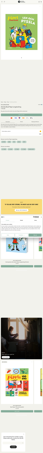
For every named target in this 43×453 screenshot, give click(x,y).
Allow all (35, 235)
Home (2, 102)
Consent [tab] (7, 220)
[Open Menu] (1, 1)
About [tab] (35, 220)
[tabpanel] (21, 125)
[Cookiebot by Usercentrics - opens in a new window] (34, 217)
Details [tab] (21, 220)
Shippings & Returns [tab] (35, 121)
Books (19, 141)
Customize (21, 235)
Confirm (13, 446)
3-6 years (10, 149)
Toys (8, 102)
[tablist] (21, 122)
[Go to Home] (21, 2)
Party (24, 141)
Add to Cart (21, 114)
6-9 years (17, 149)
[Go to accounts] (39, 2)
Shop (5, 102)
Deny (8, 235)
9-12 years (23, 149)
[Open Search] (5, 1)
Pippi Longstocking (5, 104)
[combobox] (13, 443)
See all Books (6, 357)
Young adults (31, 149)
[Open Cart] (41, 2)
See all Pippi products (21, 210)
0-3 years (4, 149)
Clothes (3, 141)
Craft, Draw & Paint (13, 102)
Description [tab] (8, 121)
